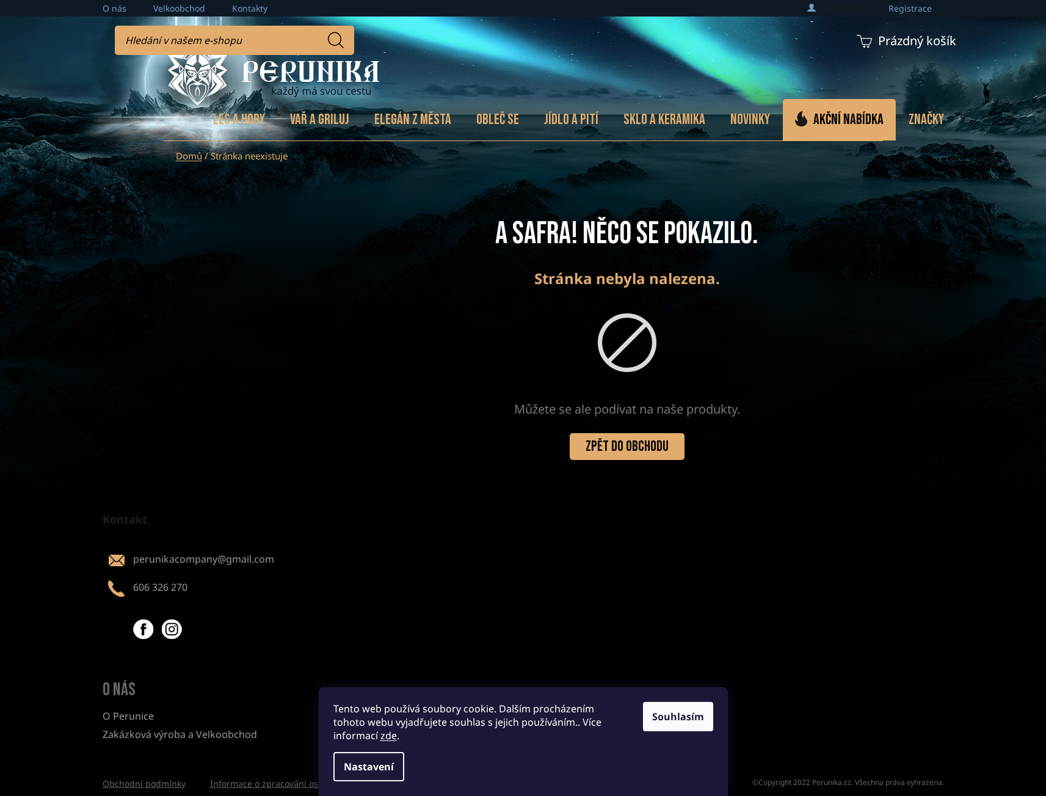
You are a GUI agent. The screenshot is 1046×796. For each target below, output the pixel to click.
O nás (114, 8)
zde (388, 735)
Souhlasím (678, 716)
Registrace (910, 8)
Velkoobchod (179, 8)
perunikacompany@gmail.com (203, 559)
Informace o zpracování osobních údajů (291, 783)
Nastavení (369, 766)
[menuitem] (239, 120)
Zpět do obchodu (627, 446)
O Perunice (128, 716)
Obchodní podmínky (144, 783)
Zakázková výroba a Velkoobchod (180, 734)
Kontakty (249, 8)
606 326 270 (160, 587)
